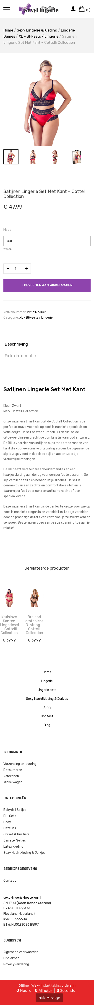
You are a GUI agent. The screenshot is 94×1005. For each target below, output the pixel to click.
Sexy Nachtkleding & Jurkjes (47, 699)
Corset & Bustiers (16, 834)
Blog (47, 725)
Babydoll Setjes (14, 810)
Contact (47, 716)
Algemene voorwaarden (20, 952)
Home (8, 30)
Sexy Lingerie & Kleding (37, 30)
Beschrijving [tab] (16, 344)
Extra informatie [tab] (20, 355)
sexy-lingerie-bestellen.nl (22, 898)
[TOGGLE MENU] (6, 9)
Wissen (7, 249)
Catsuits (9, 828)
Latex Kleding (13, 847)
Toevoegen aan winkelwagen (47, 285)
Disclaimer (11, 958)
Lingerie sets (47, 690)
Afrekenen (11, 776)
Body (7, 822)
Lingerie (47, 681)
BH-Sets (9, 816)
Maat (7, 230)
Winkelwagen (12, 782)
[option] (47, 102)
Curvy (47, 707)
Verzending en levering (20, 764)
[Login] (73, 9)
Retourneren (12, 770)
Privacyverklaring (16, 964)
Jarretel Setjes (14, 840)
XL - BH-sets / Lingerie (38, 36)
